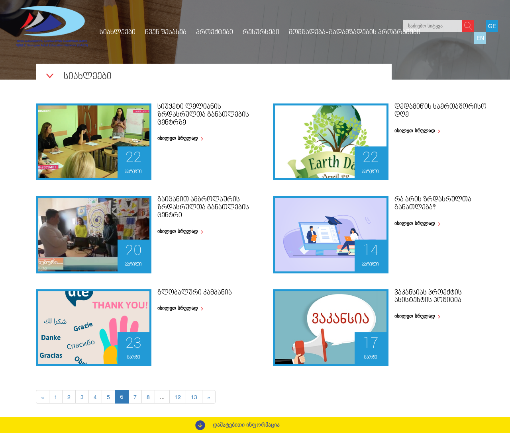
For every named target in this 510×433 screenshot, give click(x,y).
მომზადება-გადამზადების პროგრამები (354, 32)
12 (178, 397)
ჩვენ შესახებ (165, 32)
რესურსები (261, 32)
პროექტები (214, 32)
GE (492, 26)
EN (480, 38)
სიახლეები (117, 32)
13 (194, 397)
